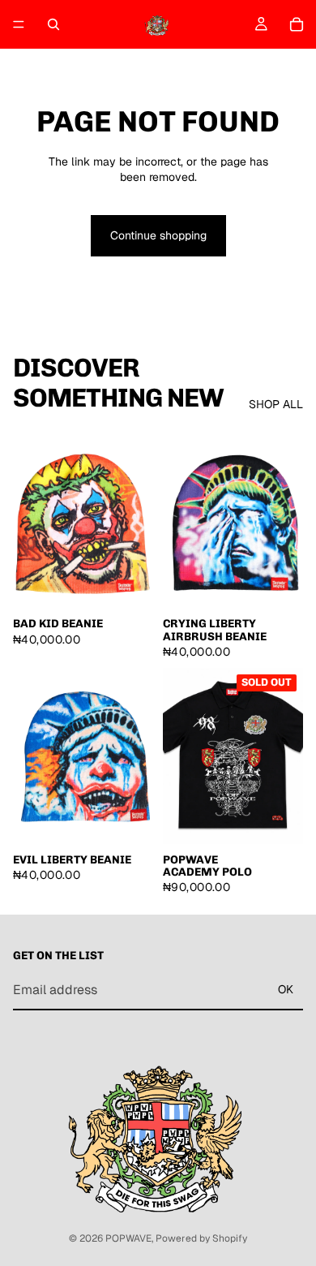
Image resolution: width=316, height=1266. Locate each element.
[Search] (53, 24)
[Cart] (296, 24)
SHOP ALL (276, 404)
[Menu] (18, 24)
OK (285, 989)
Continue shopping (158, 235)
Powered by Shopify (201, 1238)
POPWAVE (128, 1238)
